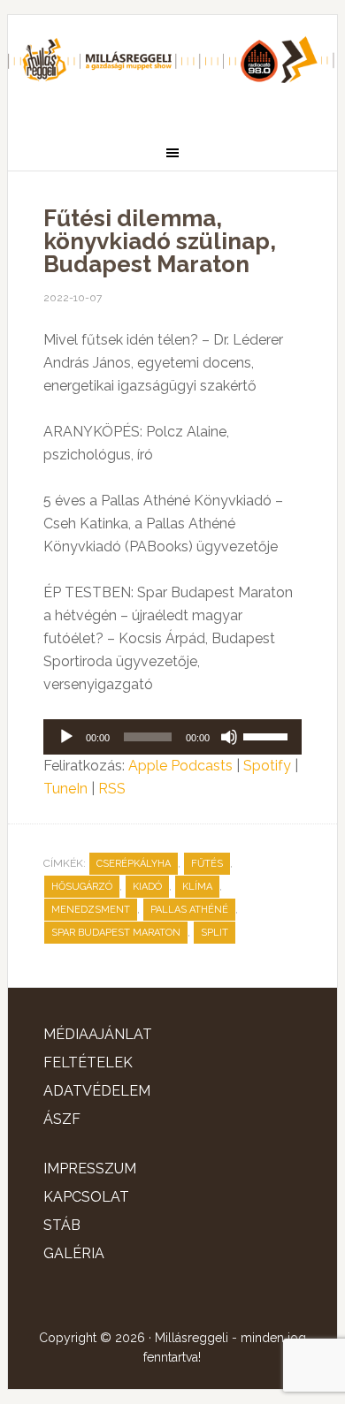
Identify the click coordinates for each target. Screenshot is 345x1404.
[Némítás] (229, 737)
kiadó (147, 886)
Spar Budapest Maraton (115, 932)
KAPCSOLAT (86, 1196)
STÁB (61, 1225)
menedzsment (90, 909)
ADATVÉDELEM (96, 1090)
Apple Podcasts (180, 765)
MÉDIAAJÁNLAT (97, 1034)
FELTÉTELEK (88, 1062)
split (214, 932)
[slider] (268, 735)
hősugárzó (81, 886)
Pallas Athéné (189, 909)
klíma (197, 886)
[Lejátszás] (66, 737)
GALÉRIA (73, 1253)
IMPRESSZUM (89, 1168)
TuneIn (65, 788)
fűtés (207, 863)
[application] (172, 737)
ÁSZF (61, 1119)
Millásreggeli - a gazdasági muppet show (172, 68)
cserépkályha (133, 863)
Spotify (267, 765)
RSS (112, 788)
